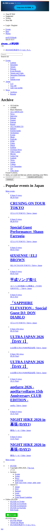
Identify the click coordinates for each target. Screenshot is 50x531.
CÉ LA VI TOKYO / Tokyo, (23, 213)
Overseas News (16, 150)
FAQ (17, 489)
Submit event (15, 79)
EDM (12, 141)
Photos (8, 34)
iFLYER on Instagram (18, 506)
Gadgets (13, 158)
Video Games (15, 152)
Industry (13, 129)
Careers (17, 495)
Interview (13, 116)
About (17, 487)
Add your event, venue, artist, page (28, 483)
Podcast (13, 122)
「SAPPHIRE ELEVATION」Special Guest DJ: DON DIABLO (28, 310)
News (8, 90)
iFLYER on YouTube (18, 508)
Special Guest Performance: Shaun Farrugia (26, 231)
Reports (13, 94)
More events (10, 191)
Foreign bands (15, 131)
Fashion (13, 148)
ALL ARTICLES (16, 112)
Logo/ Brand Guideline (23, 497)
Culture (13, 164)
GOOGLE (10, 180)
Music (12, 137)
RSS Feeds (14, 510)
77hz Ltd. (30, 468)
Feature (13, 120)
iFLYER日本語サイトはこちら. (18, 50)
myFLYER (10, 38)
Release (13, 118)
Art (11, 169)
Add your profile (16, 88)
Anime (12, 162)
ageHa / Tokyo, (18, 406)
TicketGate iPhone (17, 523)
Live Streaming (16, 166)
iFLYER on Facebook (18, 504)
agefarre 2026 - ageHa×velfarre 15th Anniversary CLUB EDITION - (26, 393)
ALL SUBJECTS (16, 126)
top (2, 529)
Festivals (13, 139)
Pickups (13, 69)
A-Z (11, 84)
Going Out (14, 156)
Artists (8, 82)
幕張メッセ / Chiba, (20, 430)
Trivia (12, 160)
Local (12, 77)
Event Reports (15, 71)
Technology (14, 133)
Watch (12, 145)
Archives (13, 92)
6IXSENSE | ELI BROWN (23, 257)
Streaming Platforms (17, 75)
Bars (7, 31)
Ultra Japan (14, 171)
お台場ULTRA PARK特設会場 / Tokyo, (28, 348)
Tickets (12, 67)
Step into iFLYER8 (25, 7)
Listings (13, 63)
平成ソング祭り (23, 280)
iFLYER (13, 466)
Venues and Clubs (16, 73)
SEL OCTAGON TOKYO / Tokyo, (26, 265)
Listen (12, 143)
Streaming (14, 65)
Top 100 (13, 86)
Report (12, 124)
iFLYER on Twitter (17, 502)
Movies (13, 154)
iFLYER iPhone (16, 520)
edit (15, 38)
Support (18, 491)
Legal (17, 493)
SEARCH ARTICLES (35, 177)
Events (8, 29)
